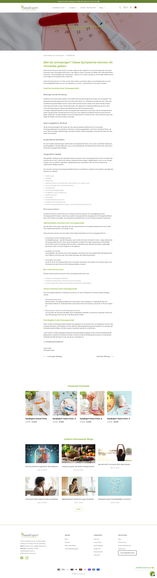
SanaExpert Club (59, 8)
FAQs (66, 539)
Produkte (73, 8)
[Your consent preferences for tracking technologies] (154, 575)
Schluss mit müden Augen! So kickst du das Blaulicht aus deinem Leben (48, 499)
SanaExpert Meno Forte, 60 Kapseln (68, 419)
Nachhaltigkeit (98, 545)
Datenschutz (122, 542)
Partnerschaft (98, 552)
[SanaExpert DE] (29, 8)
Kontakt (67, 542)
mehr (78, 509)
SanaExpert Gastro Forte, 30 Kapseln (41, 419)
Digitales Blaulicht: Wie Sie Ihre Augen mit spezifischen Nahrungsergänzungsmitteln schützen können (95, 499)
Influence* (97, 555)
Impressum (121, 549)
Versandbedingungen (71, 549)
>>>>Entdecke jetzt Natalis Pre (53, 341)
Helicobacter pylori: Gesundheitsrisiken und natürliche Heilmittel (118, 499)
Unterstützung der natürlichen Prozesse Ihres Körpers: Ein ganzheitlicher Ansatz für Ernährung (93, 466)
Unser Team (97, 542)
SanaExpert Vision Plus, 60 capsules (122, 419)
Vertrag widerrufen (127, 553)
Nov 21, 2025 (114, 468)
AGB (119, 539)
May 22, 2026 (42, 470)
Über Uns (96, 539)
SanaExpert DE (81, 574)
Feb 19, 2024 (114, 502)
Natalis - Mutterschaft (88, 8)
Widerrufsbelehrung (124, 545)
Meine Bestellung (70, 545)
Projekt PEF (97, 549)
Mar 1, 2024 (79, 502)
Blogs (102, 8)
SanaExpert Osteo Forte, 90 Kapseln (95, 419)
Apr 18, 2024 (42, 502)
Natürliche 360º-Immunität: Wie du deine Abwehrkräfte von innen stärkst (121, 464)
